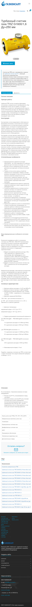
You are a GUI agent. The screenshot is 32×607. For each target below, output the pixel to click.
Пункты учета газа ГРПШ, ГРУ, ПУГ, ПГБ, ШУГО (14, 416)
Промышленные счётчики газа (9, 424)
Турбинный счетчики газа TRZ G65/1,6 (11, 495)
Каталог (3, 561)
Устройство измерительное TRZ (10, 466)
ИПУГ (3, 430)
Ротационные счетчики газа (4, 531)
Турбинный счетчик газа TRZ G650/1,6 (11, 504)
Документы (16, 93)
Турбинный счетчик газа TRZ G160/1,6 (11, 489)
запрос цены (8, 63)
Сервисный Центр (5, 565)
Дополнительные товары (8, 439)
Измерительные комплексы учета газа (12, 418)
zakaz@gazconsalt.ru (10, 582)
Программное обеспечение (9, 433)
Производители (5, 563)
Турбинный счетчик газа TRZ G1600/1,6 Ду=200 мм (15, 498)
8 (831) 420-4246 (5, 595)
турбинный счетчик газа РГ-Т (11, 73)
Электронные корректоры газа (9, 436)
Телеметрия (5, 421)
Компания (3, 558)
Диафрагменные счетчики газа (10, 427)
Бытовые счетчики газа (4, 517)
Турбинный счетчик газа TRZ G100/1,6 (11, 492)
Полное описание (6, 93)
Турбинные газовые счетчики (4, 535)
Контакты (3, 567)
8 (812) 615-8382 (5, 590)
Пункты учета (15, 519)
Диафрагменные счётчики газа (5, 520)
